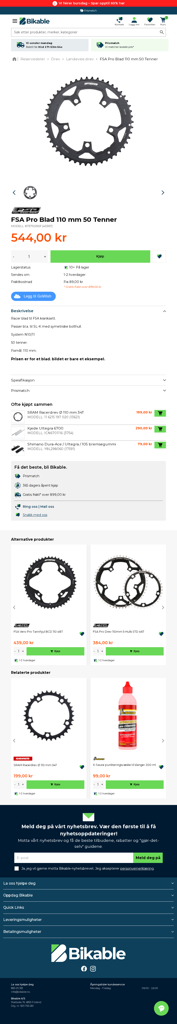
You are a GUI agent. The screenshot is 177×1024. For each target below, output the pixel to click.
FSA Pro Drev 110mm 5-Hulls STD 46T (118, 631)
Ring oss (30, 507)
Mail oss (47, 507)
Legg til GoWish (37, 296)
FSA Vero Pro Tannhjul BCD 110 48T (38, 631)
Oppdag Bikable (18, 895)
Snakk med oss (35, 515)
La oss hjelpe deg (19, 883)
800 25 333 (17, 988)
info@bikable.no (20, 991)
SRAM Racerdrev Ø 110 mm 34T (35, 765)
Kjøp (100, 256)
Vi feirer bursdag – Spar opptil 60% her (92, 3)
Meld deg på (148, 858)
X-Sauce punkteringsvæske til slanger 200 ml (124, 765)
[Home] (15, 59)
